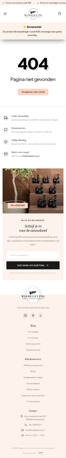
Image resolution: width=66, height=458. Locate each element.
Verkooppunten (33, 343)
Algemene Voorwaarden (33, 395)
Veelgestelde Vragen (33, 377)
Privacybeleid (33, 401)
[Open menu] (5, 14)
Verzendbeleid (33, 383)
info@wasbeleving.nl (31, 156)
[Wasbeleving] (33, 14)
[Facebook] (33, 315)
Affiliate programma (33, 365)
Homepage (33, 331)
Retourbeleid (33, 389)
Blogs (33, 371)
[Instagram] (25, 315)
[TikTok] (41, 315)
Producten (33, 338)
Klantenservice (33, 350)
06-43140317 (35, 424)
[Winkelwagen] (59, 14)
